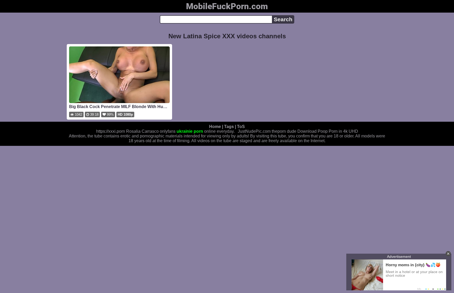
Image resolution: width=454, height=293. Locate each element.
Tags (229, 126)
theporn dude (284, 131)
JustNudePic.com (254, 131)
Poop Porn (328, 131)
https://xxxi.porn (110, 131)
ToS (241, 126)
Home (215, 126)
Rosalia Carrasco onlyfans (151, 131)
